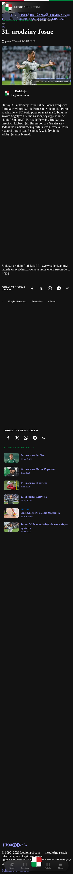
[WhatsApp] (50, 288)
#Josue (51, 301)
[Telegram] (58, 288)
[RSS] (25, 845)
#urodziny (37, 301)
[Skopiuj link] (67, 288)
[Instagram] (14, 845)
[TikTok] (22, 845)
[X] (41, 288)
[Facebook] (32, 288)
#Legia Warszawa (17, 301)
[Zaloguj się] (3, 26)
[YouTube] (11, 845)
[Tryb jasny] (3, 23)
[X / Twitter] (7, 845)
